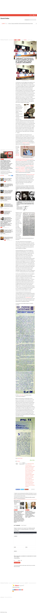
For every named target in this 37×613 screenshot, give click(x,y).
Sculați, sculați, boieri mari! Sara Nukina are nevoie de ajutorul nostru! (8, 238)
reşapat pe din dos (22, 171)
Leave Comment (23, 525)
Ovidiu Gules (27, 482)
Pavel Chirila (32, 482)
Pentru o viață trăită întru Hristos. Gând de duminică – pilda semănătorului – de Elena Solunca (8, 185)
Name (15, 547)
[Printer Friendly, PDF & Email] (32, 460)
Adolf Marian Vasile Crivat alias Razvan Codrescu (29, 465)
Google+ (27, 489)
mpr (31, 481)
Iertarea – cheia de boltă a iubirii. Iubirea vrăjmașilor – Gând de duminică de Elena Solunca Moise (8, 191)
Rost (29, 485)
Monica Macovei (28, 481)
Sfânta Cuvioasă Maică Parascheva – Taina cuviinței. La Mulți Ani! (8, 179)
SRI (31, 485)
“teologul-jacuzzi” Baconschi (20, 169)
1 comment (19, 55)
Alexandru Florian (32, 466)
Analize (2, 159)
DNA (34, 470)
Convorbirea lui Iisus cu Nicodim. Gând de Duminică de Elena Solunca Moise (8, 212)
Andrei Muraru (27, 467)
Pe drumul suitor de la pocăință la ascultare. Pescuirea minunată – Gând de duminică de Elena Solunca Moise (5, 198)
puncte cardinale (28, 483)
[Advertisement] (18, 6)
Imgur (28, 169)
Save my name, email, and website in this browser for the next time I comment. (25, 556)
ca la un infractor (28, 297)
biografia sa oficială (26, 142)
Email (26, 547)
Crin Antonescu (30, 470)
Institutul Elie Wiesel (28, 474)
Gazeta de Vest (27, 471)
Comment (16, 536)
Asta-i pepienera (21, 168)
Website (15, 551)
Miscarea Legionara (28, 478)
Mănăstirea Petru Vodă (30, 174)
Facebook (18, 489)
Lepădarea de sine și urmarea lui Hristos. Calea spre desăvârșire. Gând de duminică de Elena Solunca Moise (6, 206)
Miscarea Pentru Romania (29, 479)
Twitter (23, 489)
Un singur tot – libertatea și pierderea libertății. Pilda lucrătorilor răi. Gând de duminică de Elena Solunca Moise (6, 232)
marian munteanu (30, 477)
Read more (2, 175)
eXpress (23, 462)
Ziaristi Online (4, 18)
